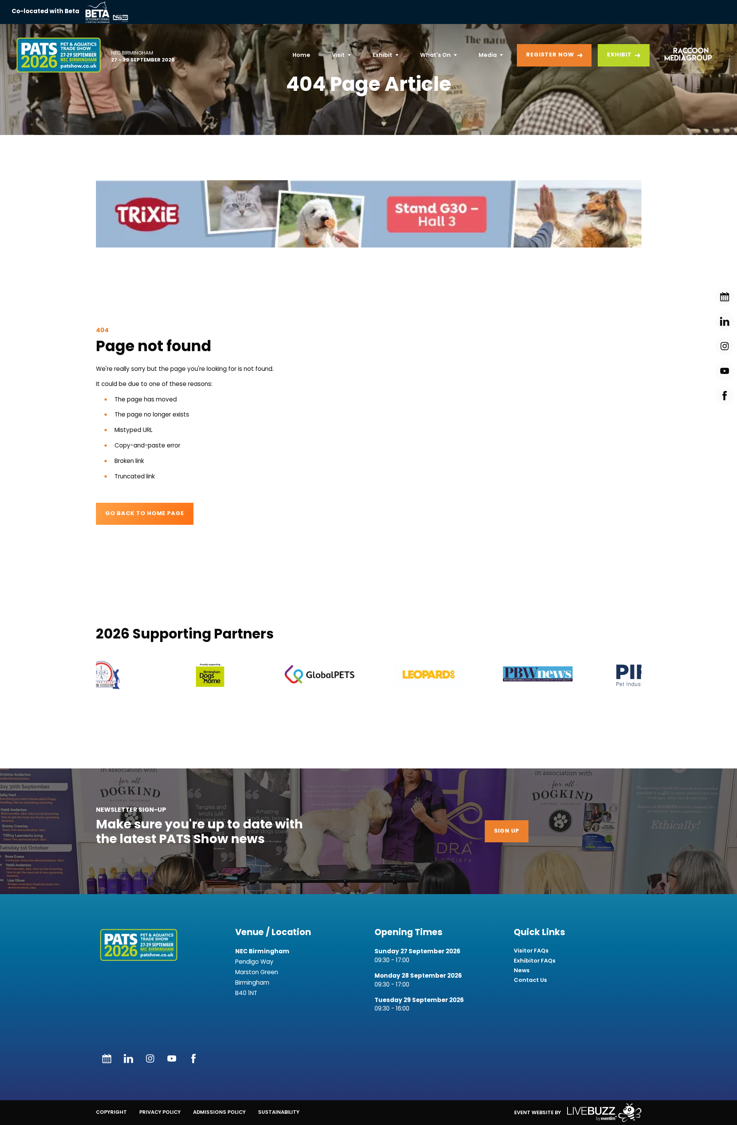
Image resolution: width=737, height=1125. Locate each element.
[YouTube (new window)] (172, 1058)
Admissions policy (219, 1112)
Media (488, 55)
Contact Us (530, 980)
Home (301, 55)
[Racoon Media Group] (685, 55)
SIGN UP (506, 831)
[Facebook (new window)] (193, 1058)
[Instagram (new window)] (150, 1058)
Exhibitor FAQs (535, 961)
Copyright (111, 1112)
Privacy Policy (160, 1112)
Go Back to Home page (144, 514)
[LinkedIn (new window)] (128, 1058)
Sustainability (278, 1112)
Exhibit (382, 55)
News (522, 970)
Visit (338, 55)
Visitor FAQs (531, 950)
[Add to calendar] (107, 1058)
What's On (435, 55)
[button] (368, 213)
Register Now (550, 55)
